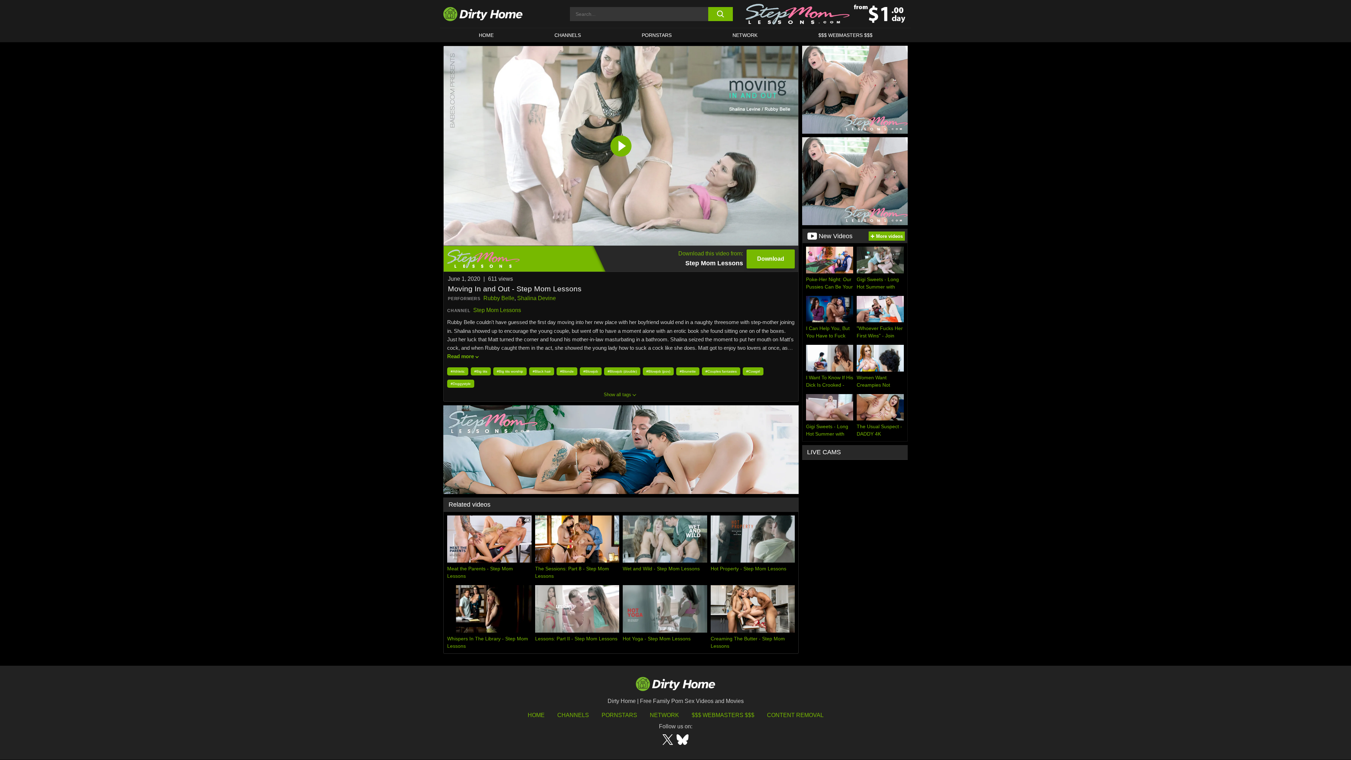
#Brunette (688, 371)
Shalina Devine (536, 298)
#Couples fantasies (721, 371)
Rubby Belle (498, 298)
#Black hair (542, 371)
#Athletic (458, 371)
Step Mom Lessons (497, 310)
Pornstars (657, 35)
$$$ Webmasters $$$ (723, 715)
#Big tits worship (510, 371)
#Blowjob (590, 371)
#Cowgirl (753, 371)
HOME (486, 35)
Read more (460, 356)
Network (744, 35)
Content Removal (795, 715)
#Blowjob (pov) (658, 371)
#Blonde (567, 371)
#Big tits (480, 371)
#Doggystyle (461, 384)
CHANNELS (567, 35)
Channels (573, 715)
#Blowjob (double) (622, 371)
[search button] (720, 14)
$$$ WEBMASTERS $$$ (845, 35)
